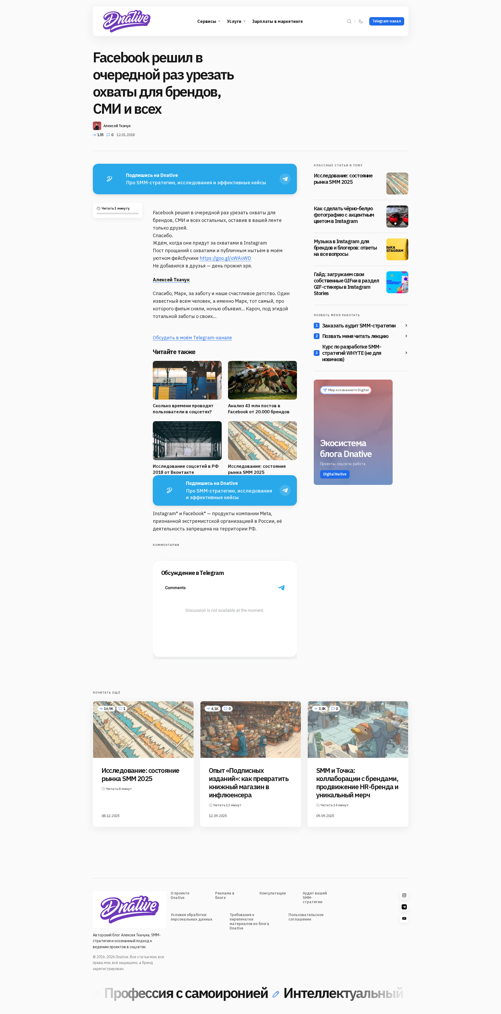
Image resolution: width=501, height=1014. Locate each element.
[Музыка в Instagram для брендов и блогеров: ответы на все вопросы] (397, 249)
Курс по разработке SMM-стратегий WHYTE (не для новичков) (351, 353)
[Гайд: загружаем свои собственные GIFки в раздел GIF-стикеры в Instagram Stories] (397, 282)
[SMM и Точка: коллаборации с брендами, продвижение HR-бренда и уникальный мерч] (358, 729)
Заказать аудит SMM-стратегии (359, 325)
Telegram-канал (386, 21)
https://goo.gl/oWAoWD (225, 258)
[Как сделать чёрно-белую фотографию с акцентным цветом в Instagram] (397, 216)
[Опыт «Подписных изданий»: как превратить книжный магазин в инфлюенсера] (250, 729)
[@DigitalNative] (404, 918)
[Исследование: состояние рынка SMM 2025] (397, 183)
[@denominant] (404, 895)
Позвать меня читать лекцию (355, 336)
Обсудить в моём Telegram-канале (192, 338)
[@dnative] (404, 907)
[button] (349, 21)
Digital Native (334, 474)
